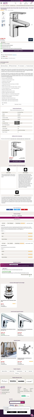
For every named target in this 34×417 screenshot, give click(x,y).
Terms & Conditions (26, 391)
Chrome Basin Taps (13, 138)
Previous (1, 353)
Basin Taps (17, 373)
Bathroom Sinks (12, 371)
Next (31, 25)
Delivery (25, 388)
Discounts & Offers (20, 391)
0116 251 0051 (4, 393)
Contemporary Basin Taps (20, 138)
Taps (25, 371)
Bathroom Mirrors (4, 371)
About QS (19, 388)
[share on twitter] (17, 209)
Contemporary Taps (27, 138)
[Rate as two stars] (18, 215)
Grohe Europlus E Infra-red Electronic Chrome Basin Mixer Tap (8, 330)
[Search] (15, 3)
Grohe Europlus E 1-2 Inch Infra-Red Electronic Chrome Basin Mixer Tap (25, 330)
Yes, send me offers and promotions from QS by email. (17, 400)
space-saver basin (9, 76)
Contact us (31, 388)
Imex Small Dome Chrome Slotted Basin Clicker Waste (8, 301)
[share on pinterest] (24, 209)
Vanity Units (30, 371)
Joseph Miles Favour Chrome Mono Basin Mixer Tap (8, 359)
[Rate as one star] (17, 215)
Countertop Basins (19, 371)
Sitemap (19, 392)
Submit (22, 402)
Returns (31, 391)
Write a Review (17, 217)
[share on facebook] (9, 209)
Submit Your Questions (5, 264)
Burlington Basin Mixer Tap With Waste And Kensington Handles (24, 359)
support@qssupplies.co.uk (6, 392)
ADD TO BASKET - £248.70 (18, 50)
